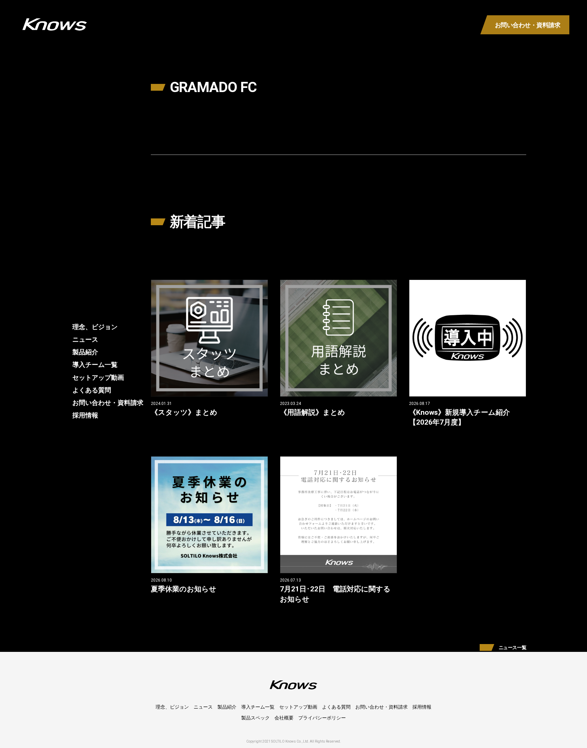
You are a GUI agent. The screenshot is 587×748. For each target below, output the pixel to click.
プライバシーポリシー (322, 717)
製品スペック (255, 717)
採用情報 (85, 415)
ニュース (85, 339)
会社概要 (284, 717)
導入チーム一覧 (95, 365)
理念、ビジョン (95, 327)
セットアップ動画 (98, 377)
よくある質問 (91, 390)
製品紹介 (85, 352)
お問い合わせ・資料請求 (107, 402)
